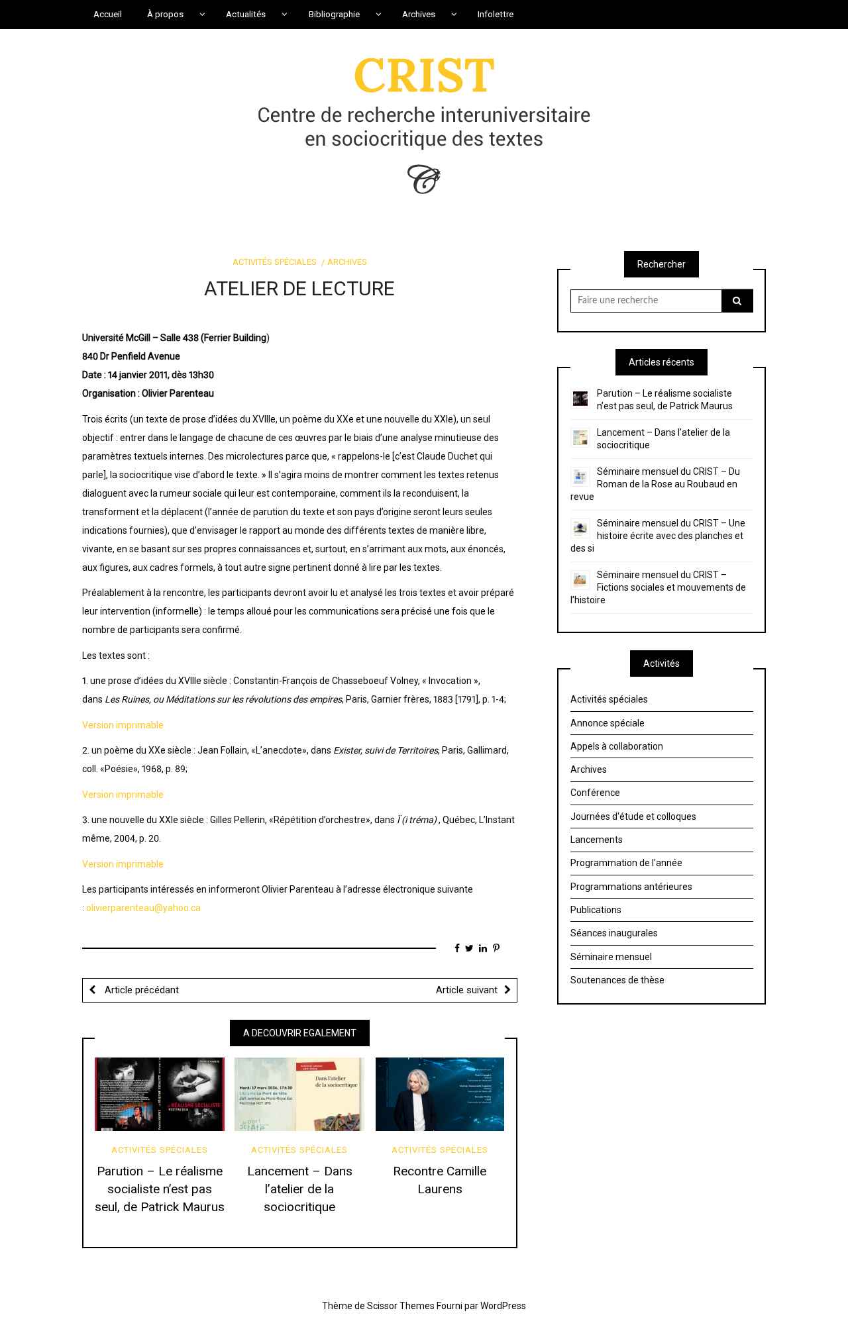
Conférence (595, 792)
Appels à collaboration (616, 746)
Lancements (596, 839)
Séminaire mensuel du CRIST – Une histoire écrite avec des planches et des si (657, 536)
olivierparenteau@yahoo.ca (143, 908)
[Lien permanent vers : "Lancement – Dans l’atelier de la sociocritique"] (299, 1094)
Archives (347, 262)
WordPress (503, 1306)
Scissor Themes (401, 1306)
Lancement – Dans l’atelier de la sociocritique (299, 1188)
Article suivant (467, 990)
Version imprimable (123, 725)
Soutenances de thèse (617, 980)
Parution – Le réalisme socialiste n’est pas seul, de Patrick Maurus (160, 1188)
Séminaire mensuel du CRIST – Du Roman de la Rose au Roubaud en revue (655, 484)
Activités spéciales (275, 262)
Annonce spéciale (607, 723)
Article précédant (140, 990)
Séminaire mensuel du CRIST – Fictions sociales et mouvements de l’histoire (658, 587)
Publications (595, 910)
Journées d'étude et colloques (633, 816)
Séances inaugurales (614, 933)
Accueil (107, 14)
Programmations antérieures (631, 886)
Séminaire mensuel (611, 957)
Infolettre (495, 14)
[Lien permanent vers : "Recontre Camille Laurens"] (440, 1094)
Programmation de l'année (626, 863)
